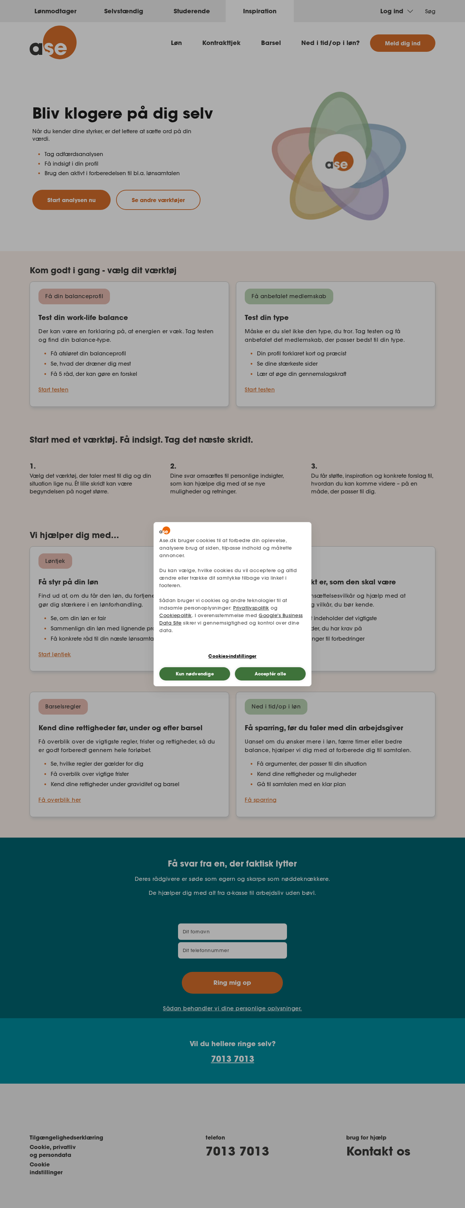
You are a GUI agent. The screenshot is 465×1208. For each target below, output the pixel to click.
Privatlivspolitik (251, 608)
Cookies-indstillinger (232, 656)
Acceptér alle (270, 674)
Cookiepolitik (175, 615)
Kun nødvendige (195, 674)
